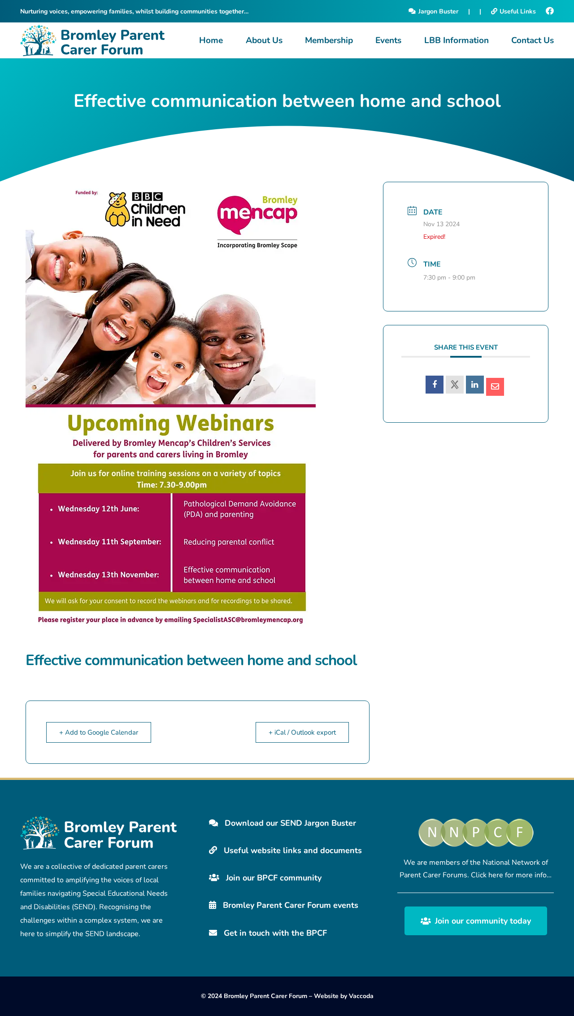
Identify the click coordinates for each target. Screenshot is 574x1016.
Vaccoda (361, 996)
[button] (288, 40)
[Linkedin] (475, 385)
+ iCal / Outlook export (302, 732)
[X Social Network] (455, 385)
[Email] (495, 387)
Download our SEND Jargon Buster (289, 823)
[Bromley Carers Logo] (92, 40)
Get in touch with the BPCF (274, 933)
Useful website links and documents (292, 850)
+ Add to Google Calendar (98, 732)
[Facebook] (550, 11)
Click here (487, 875)
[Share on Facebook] (435, 385)
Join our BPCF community (273, 877)
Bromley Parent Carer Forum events (289, 905)
